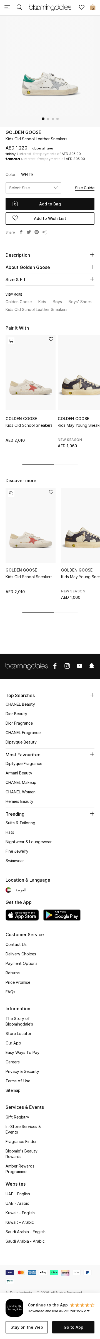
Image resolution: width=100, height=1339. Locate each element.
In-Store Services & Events (23, 1129)
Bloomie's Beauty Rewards (22, 1154)
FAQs (10, 991)
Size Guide (84, 187)
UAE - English (18, 1193)
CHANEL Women (21, 791)
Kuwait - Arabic (20, 1222)
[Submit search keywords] (19, 8)
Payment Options (22, 963)
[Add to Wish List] (51, 339)
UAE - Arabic (17, 1203)
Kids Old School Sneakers (29, 425)
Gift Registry (17, 1117)
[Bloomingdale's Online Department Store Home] (50, 7)
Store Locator (18, 1033)
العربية (21, 889)
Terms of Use (18, 1080)
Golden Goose (23, 132)
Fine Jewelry (17, 851)
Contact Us (16, 944)
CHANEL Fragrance (23, 732)
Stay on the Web (27, 1327)
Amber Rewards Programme (20, 1169)
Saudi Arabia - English (26, 1231)
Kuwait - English (20, 1212)
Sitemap (13, 1090)
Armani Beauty (19, 773)
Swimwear (15, 860)
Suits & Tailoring (20, 822)
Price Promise (18, 982)
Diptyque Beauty (21, 742)
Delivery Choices (21, 953)
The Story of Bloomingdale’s (19, 1021)
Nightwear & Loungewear (29, 841)
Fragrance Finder (21, 1141)
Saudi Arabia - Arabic (25, 1241)
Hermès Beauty (19, 801)
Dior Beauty (16, 713)
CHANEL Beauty (20, 704)
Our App (13, 1043)
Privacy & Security (22, 1071)
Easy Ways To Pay (22, 1052)
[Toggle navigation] (7, 8)
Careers (13, 1062)
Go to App (73, 1327)
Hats (10, 832)
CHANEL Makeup (21, 782)
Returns (13, 972)
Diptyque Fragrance (24, 763)
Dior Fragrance (19, 723)
